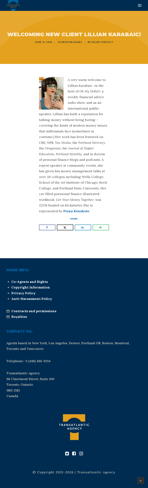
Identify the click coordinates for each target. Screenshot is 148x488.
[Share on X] (65, 227)
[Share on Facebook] (47, 227)
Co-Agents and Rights (29, 282)
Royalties (19, 317)
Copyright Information (30, 287)
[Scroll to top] (140, 480)
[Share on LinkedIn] (83, 227)
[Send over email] (101, 227)
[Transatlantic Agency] (13, 5)
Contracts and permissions (33, 311)
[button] (139, 5)
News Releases (71, 42)
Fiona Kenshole (76, 211)
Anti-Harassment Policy (31, 299)
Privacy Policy (23, 293)
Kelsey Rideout (102, 42)
